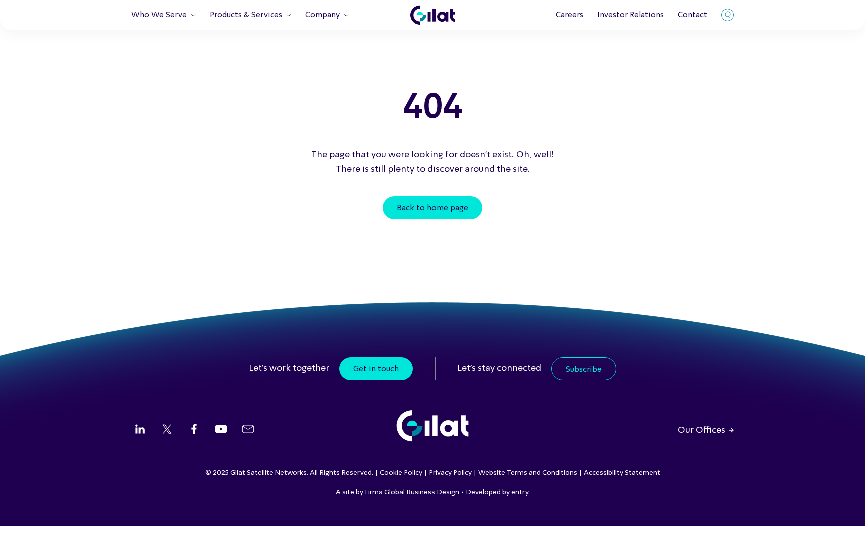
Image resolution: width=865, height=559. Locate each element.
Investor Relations (630, 15)
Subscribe (584, 370)
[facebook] (194, 430)
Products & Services (246, 15)
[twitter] (167, 430)
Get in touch (376, 369)
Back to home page (432, 208)
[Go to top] (845, 539)
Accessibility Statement (622, 472)
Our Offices (701, 430)
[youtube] (221, 430)
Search (727, 15)
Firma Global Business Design (412, 492)
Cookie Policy (401, 472)
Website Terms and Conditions (527, 472)
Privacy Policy (450, 472)
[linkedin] (140, 430)
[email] (248, 430)
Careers (569, 15)
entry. (520, 492)
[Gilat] (432, 15)
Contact (692, 15)
